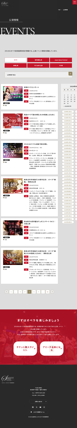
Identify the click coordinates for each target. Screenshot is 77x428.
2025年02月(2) (68, 139)
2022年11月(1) (68, 173)
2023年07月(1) (68, 160)
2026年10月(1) (68, 114)
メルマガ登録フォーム (39, 412)
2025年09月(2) (68, 130)
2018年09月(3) (68, 207)
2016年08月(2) (68, 219)
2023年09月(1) (68, 157)
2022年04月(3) (68, 182)
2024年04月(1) (68, 148)
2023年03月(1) (68, 167)
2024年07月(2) (68, 145)
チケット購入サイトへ (25, 349)
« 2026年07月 (67, 106)
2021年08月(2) (68, 191)
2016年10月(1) (68, 216)
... (15, 292)
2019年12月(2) (68, 197)
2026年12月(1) (68, 111)
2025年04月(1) (68, 136)
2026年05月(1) (68, 121)
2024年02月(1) (68, 151)
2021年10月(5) (68, 188)
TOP (59, 9)
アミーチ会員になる (52, 349)
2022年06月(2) (68, 179)
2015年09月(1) (68, 222)
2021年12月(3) (68, 185)
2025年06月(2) (68, 133)
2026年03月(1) (68, 124)
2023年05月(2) (68, 164)
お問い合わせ (38, 401)
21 (47, 292)
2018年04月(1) (68, 213)
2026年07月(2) (68, 117)
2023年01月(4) (68, 170)
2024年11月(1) (68, 142)
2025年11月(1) (68, 127)
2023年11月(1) (68, 154)
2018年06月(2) (68, 210)
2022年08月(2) (68, 176)
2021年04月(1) (68, 194)
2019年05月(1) (68, 203)
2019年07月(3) (68, 200)
